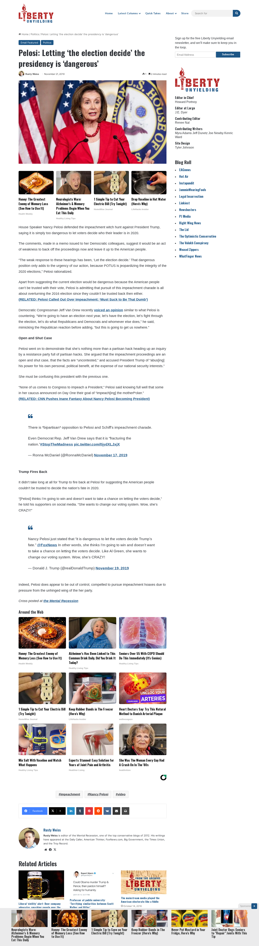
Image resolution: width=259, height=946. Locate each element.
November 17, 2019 (110, 455)
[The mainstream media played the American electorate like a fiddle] (143, 882)
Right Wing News (190, 222)
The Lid (183, 229)
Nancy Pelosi (98, 794)
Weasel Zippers (189, 249)
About (170, 13)
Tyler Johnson (184, 147)
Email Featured (29, 42)
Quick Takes (153, 13)
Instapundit (186, 183)
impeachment (70, 794)
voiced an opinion (108, 310)
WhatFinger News (190, 256)
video (122, 794)
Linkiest (184, 203)
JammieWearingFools (192, 189)
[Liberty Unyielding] (36, 13)
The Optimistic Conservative (197, 236)
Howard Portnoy (186, 102)
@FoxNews (47, 545)
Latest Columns (128, 13)
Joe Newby (216, 133)
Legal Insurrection (191, 196)
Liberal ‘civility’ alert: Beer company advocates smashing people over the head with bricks (39, 907)
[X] (55, 849)
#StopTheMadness (56, 444)
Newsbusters (187, 209)
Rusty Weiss (32, 74)
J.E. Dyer (181, 112)
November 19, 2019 (112, 568)
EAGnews (185, 169)
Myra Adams (183, 133)
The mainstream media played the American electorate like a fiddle (140, 899)
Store (184, 13)
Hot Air (183, 176)
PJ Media (185, 216)
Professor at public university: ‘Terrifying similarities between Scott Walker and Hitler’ (92, 903)
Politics (35, 34)
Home (109, 13)
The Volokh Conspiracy (193, 242)
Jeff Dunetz (200, 133)
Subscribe (228, 54)
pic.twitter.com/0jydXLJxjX (97, 444)
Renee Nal (182, 122)
